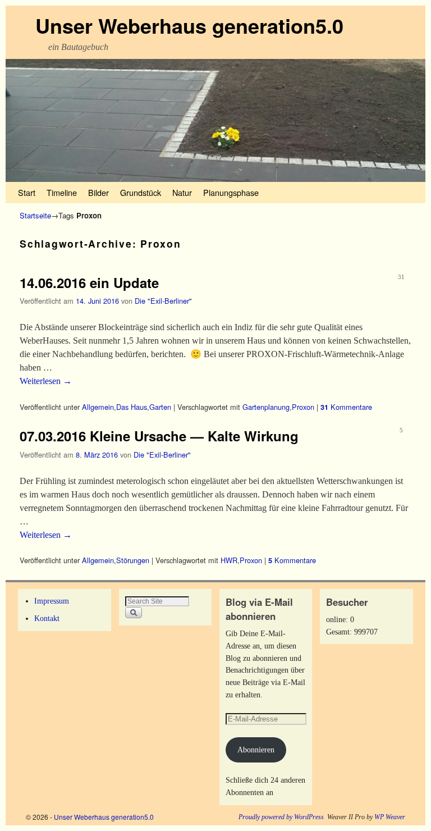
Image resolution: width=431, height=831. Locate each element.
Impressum (51, 600)
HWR (229, 560)
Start (26, 192)
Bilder (98, 192)
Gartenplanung (266, 406)
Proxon (303, 406)
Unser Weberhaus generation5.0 (189, 25)
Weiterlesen (46, 381)
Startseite (35, 215)
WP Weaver (389, 817)
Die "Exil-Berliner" (163, 300)
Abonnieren (255, 749)
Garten (160, 406)
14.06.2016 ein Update (89, 282)
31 (401, 276)
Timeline (62, 192)
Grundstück (140, 192)
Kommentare (346, 406)
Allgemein (98, 406)
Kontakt (46, 618)
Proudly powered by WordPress (281, 817)
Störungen (132, 560)
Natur (182, 192)
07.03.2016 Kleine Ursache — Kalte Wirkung (159, 435)
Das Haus (131, 406)
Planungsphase (231, 192)
